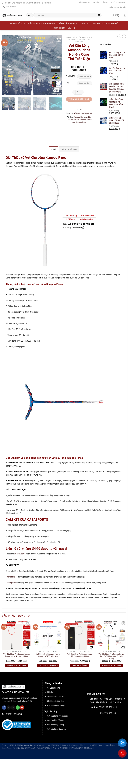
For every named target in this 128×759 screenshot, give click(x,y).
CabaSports (20, 554)
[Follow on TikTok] (9, 707)
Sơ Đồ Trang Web (117, 2)
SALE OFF (85, 23)
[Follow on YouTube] (22, 707)
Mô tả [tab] (53, 149)
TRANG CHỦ (14, 23)
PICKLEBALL (49, 23)
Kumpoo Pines (79, 117)
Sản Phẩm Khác (67, 23)
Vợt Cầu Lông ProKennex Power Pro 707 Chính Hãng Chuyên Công (111, 656)
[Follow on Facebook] (4, 707)
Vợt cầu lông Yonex (55, 720)
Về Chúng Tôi (84, 2)
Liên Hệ (105, 2)
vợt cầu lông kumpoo (78, 119)
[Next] (58, 65)
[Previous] (6, 65)
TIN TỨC (97, 23)
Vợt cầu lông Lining (55, 724)
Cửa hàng (82, 38)
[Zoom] (5, 92)
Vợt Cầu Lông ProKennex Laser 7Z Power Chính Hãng (79, 655)
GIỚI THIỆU (59, 28)
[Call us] (18, 707)
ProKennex (10, 577)
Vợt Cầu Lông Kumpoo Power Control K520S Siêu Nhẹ (48, 655)
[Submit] (99, 15)
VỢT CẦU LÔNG (31, 23)
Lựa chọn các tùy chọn (16, 665)
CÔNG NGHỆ (112, 23)
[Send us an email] (13, 707)
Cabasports (11, 582)
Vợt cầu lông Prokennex (57, 716)
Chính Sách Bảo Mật (117, 7)
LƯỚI (68, 83)
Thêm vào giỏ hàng (78, 99)
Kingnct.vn (110, 719)
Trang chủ (70, 38)
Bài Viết (96, 2)
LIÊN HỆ (71, 28)
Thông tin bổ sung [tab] (69, 149)
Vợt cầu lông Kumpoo (56, 729)
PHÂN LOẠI (70, 76)
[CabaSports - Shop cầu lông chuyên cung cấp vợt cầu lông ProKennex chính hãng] (12, 15)
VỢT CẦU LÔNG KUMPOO (83, 113)
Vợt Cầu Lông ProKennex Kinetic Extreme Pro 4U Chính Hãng (16, 655)
